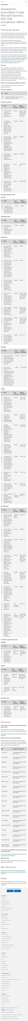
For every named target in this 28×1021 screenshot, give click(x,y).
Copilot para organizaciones (6, 901)
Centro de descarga (5, 918)
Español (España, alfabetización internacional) (11, 1007)
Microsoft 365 (4, 905)
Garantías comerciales (5, 928)
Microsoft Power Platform (6, 985)
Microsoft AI (3, 954)
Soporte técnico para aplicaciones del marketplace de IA (10, 979)
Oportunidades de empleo (6, 995)
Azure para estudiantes (5, 948)
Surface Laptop (4, 899)
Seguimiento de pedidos (5, 924)
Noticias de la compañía (5, 999)
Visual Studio (4, 989)
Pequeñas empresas (5, 969)
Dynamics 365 (4, 961)
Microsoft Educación (5, 934)
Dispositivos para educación (6, 936)
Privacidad (14, 1014)
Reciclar (3, 926)
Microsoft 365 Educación (5, 940)
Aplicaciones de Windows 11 (6, 910)
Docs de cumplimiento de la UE (6, 1018)
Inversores (3, 1004)
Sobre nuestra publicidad (12, 1016)
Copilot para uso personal (6, 903)
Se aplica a (4, 25)
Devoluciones (4, 922)
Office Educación (4, 942)
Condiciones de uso (20, 1014)
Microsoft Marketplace (5, 983)
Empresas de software (5, 987)
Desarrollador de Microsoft (6, 975)
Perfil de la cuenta (4, 916)
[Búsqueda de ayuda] (4, 2)
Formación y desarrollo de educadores (8, 944)
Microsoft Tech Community (6, 981)
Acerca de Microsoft (5, 997)
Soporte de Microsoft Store (6, 920)
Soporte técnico (4, 4)
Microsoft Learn (4, 977)
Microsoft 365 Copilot (5, 965)
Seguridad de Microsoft (5, 956)
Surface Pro (3, 897)
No (17, 891)
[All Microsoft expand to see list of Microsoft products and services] (1, 1)
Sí (10, 891)
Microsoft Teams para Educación (7, 938)
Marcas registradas (5, 1016)
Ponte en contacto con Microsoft (7, 1014)
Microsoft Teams (4, 967)
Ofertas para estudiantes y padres (7, 946)
